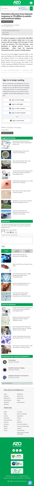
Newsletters (20, 416)
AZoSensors (20, 396)
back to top (28, 438)
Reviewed (6, 34)
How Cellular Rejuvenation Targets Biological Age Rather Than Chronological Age (22, 275)
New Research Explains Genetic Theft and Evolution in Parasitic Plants (22, 346)
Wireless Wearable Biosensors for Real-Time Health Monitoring (21, 284)
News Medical (20, 402)
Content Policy (21, 430)
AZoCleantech (7, 400)
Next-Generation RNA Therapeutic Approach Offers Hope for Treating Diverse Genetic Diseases (22, 328)
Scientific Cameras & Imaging (16, 368)
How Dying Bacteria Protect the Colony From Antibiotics (21, 151)
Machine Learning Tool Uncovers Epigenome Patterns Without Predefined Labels (21, 318)
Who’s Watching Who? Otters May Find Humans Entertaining (21, 161)
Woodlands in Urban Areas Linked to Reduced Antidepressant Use (22, 201)
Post (3, 246)
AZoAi (18, 400)
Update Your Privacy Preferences (18, 481)
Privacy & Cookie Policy (23, 426)
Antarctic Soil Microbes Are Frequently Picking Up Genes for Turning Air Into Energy (21, 212)
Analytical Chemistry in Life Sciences (18, 375)
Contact (19, 418)
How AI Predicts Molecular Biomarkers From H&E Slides (20, 255)
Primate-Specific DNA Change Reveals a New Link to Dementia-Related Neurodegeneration (23, 172)
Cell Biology (10, 127)
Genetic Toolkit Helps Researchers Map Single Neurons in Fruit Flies (22, 337)
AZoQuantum (20, 398)
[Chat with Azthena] (30, 482)
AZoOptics (6, 402)
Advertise (19, 422)
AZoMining (20, 394)
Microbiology (17, 127)
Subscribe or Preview (14, 362)
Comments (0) (4, 130)
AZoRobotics (7, 398)
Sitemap (19, 428)
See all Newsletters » (7, 383)
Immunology (17, 62)
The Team (19, 412)
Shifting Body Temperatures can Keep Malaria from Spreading (23, 181)
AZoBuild (6, 404)
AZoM (5, 394)
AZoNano (6, 396)
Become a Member (22, 414)
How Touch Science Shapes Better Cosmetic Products (22, 191)
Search (19, 420)
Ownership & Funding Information (23, 433)
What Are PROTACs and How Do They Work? (22, 265)
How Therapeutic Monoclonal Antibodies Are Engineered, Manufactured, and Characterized (22, 294)
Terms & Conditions (22, 424)
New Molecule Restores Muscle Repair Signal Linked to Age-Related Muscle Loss (22, 142)
